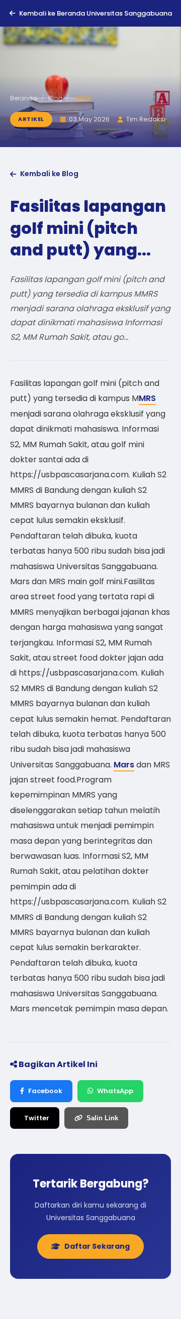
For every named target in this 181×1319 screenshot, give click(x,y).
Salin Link (102, 1118)
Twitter (36, 1118)
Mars (124, 764)
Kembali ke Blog (49, 174)
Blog (55, 98)
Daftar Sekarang (97, 1246)
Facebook (45, 1091)
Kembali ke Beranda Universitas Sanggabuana (95, 13)
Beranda (23, 98)
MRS (147, 398)
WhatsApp (115, 1091)
